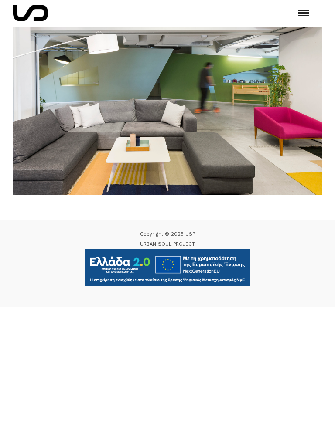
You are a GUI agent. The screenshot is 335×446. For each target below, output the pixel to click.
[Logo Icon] (30, 13)
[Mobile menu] (303, 13)
